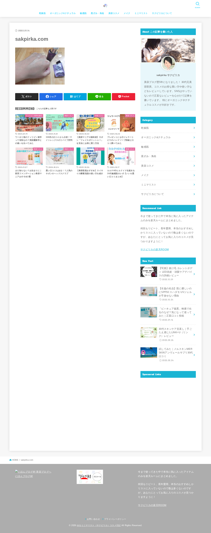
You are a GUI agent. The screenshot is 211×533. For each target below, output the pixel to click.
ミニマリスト (141, 13)
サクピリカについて (162, 13)
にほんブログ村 (24, 476)
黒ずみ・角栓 (97, 13)
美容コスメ (114, 13)
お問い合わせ (93, 519)
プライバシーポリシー (115, 519)
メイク (127, 13)
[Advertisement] (168, 412)
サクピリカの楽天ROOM (154, 249)
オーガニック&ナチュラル (63, 13)
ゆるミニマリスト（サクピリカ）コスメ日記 (99, 525)
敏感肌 (83, 13)
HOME (15, 460)
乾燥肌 (42, 13)
